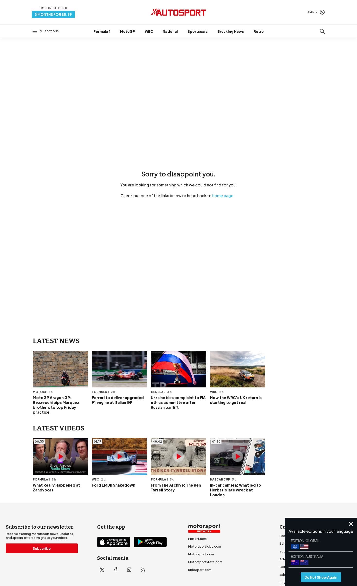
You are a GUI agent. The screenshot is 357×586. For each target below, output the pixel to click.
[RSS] (143, 570)
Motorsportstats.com (205, 562)
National (170, 31)
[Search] (322, 31)
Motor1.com (197, 539)
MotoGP (127, 31)
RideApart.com (200, 570)
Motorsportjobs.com (204, 546)
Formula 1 (102, 31)
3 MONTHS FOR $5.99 (53, 14)
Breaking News (230, 31)
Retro (259, 31)
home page (222, 195)
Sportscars (197, 31)
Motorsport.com (201, 554)
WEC (149, 31)
